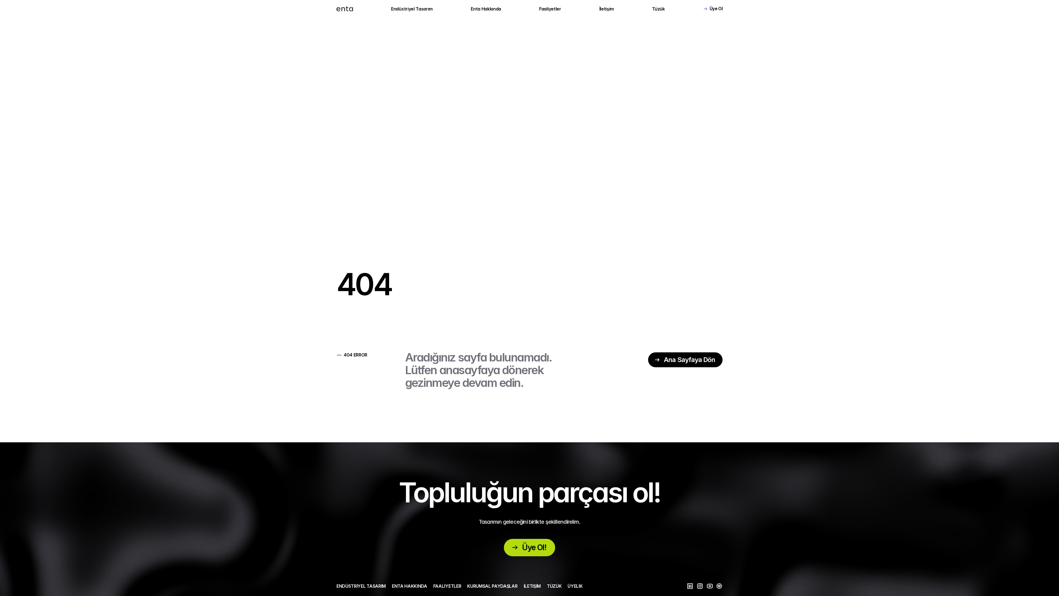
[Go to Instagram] (700, 586)
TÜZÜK (554, 586)
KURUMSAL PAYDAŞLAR (492, 586)
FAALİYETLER (447, 586)
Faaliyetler (550, 9)
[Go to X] (710, 586)
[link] (344, 8)
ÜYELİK (575, 586)
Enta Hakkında (486, 9)
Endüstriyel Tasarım (412, 9)
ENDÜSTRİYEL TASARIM (361, 586)
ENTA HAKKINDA (409, 586)
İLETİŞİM (532, 586)
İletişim (606, 9)
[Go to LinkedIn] (690, 586)
